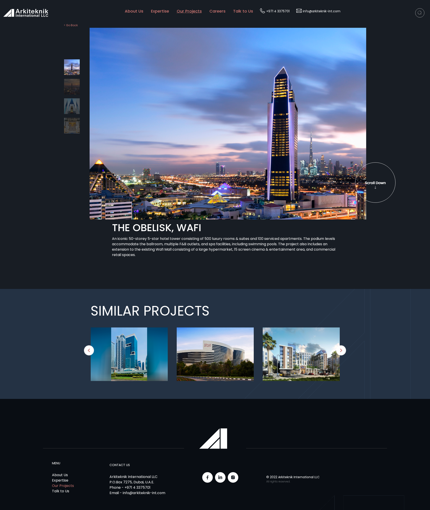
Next (341, 350)
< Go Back (71, 25)
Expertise (160, 11)
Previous (60, 98)
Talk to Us (243, 11)
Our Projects (189, 11)
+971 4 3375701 (278, 11)
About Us (134, 11)
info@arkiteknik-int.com (321, 11)
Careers (217, 11)
